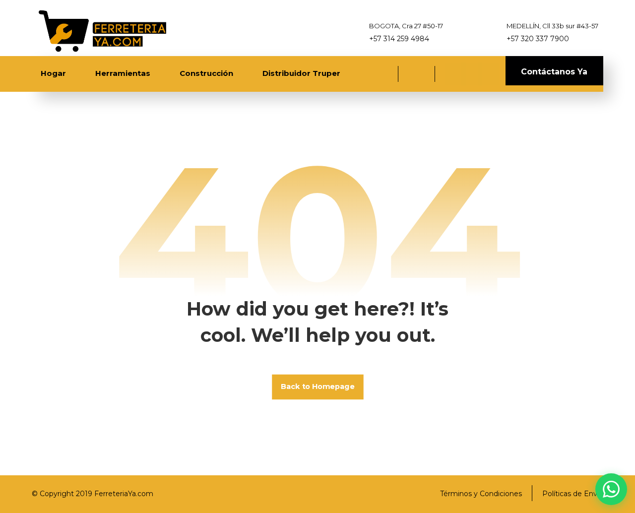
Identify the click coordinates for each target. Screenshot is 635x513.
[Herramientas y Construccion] (101, 30)
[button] (455, 74)
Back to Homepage (318, 387)
